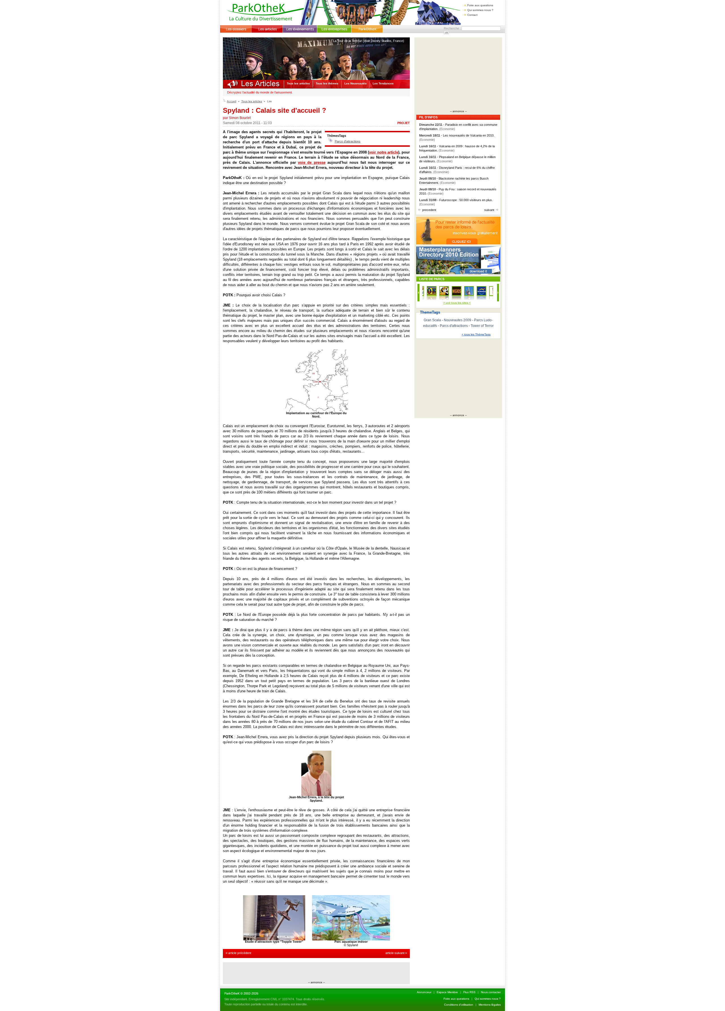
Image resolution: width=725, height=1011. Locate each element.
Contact (472, 14)
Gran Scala (432, 320)
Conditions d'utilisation (458, 1004)
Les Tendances (383, 83)
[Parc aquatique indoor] (351, 939)
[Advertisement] (316, 972)
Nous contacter (491, 992)
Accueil (231, 101)
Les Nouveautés (355, 83)
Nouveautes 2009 (457, 320)
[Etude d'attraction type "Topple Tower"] (274, 939)
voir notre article (383, 152)
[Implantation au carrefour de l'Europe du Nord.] (316, 410)
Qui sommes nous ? (480, 10)
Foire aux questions (480, 5)
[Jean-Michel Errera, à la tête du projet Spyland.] (316, 795)
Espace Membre (447, 992)
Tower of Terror (482, 326)
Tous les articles (298, 83)
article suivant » (396, 953)
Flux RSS (469, 992)
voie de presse (311, 162)
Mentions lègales (490, 1004)
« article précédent (238, 953)
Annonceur (424, 992)
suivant (489, 210)
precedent (429, 210)
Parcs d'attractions (348, 141)
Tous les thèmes (327, 83)
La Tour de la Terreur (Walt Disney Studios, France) (368, 40)
